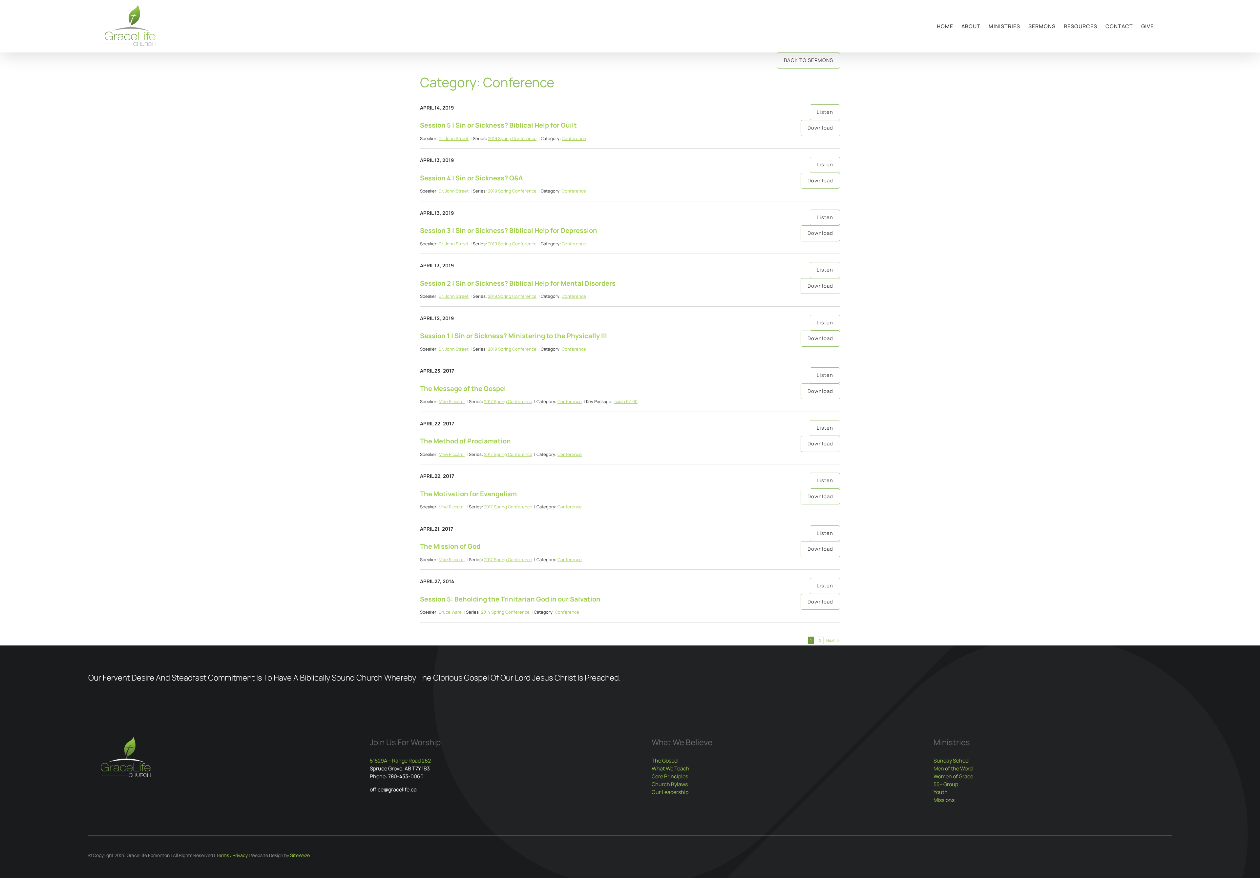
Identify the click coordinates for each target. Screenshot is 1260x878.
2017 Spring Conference (508, 401)
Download (820, 127)
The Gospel (665, 760)
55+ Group (946, 784)
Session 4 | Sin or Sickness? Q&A (471, 178)
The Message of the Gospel (463, 388)
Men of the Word (953, 768)
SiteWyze (300, 855)
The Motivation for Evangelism (468, 493)
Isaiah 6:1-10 (626, 401)
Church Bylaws (670, 784)
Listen (825, 112)
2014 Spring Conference (505, 612)
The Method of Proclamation (465, 441)
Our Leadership (670, 792)
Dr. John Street (454, 138)
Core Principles (670, 776)
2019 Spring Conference (512, 138)
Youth (941, 792)
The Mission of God (450, 546)
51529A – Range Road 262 (400, 760)
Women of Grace (953, 776)
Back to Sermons (808, 60)
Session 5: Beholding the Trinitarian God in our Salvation (510, 599)
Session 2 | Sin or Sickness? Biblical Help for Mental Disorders (518, 283)
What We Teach (670, 768)
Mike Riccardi (452, 401)
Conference (574, 138)
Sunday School (952, 760)
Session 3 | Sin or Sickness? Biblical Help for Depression (508, 230)
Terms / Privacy (232, 855)
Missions (944, 800)
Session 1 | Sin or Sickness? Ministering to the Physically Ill (513, 335)
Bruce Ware (450, 612)
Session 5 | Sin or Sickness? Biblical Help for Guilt (498, 125)
